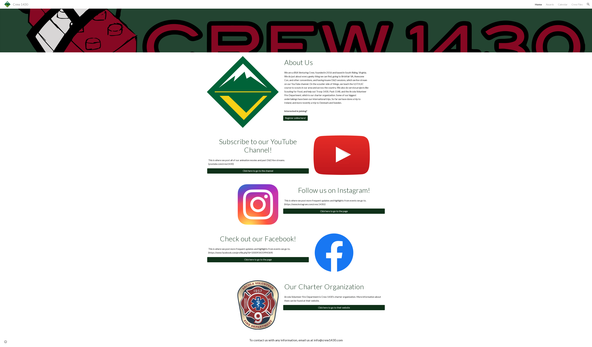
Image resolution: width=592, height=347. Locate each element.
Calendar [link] (562, 4)
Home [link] (538, 4)
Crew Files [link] (577, 4)
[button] (588, 4)
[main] (326, 62)
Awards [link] (550, 4)
